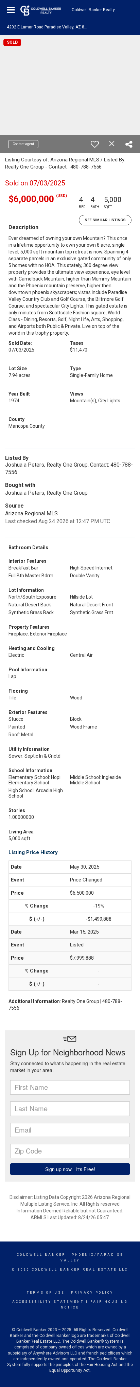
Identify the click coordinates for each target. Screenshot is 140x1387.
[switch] (94, 144)
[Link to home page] (44, 10)
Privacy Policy (92, 1292)
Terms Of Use (46, 1292)
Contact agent (23, 144)
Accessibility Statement (48, 1301)
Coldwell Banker (41, 1254)
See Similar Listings (105, 220)
